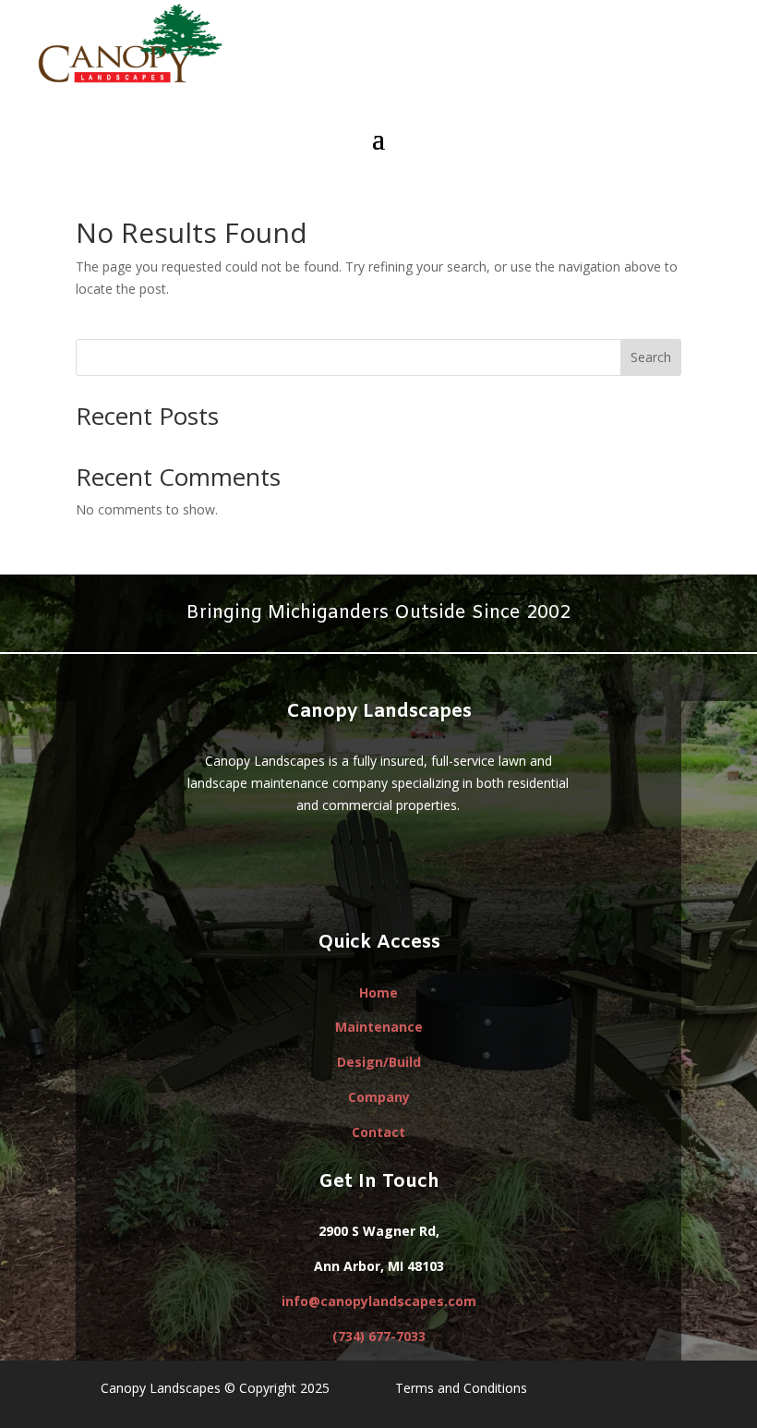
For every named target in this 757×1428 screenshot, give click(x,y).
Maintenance (379, 1026)
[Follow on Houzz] (397, 859)
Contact (378, 1132)
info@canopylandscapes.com (379, 1301)
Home (378, 992)
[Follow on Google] (360, 859)
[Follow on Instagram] (434, 859)
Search (651, 357)
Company (379, 1097)
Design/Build (379, 1062)
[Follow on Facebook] (323, 859)
